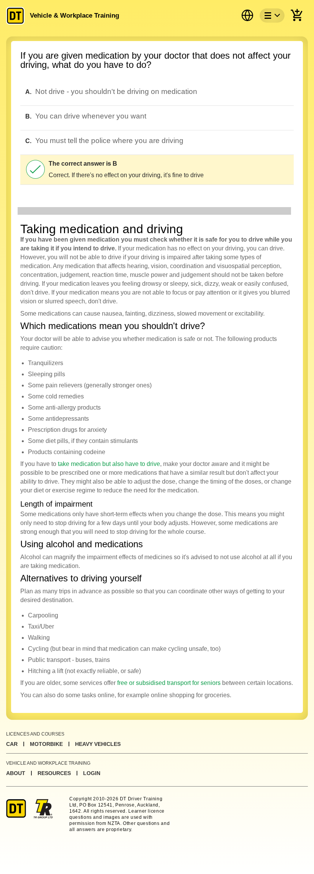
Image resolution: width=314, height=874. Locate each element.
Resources (54, 773)
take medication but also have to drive (109, 464)
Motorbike (46, 744)
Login (91, 773)
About (15, 773)
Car (12, 744)
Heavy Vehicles (98, 744)
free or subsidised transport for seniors (169, 683)
